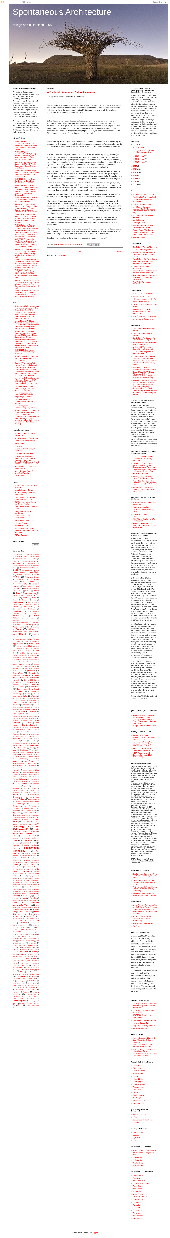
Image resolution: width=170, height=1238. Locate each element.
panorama (24, 774)
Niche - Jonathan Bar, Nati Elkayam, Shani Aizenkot (142, 1045)
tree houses (23, 878)
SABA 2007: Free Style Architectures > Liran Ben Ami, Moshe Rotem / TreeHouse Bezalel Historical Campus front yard (26, 274)
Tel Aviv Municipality (22, 535)
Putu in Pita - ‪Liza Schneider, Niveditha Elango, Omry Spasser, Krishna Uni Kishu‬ (145, 483)
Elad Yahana (33, 646)
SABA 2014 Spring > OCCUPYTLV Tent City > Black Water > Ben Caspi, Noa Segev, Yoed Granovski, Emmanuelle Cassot (26, 145)
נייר (16, 972)
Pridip (35, 792)
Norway (15, 768)
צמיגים (32, 987)
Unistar (28, 880)
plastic (26, 786)
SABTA (24, 831)
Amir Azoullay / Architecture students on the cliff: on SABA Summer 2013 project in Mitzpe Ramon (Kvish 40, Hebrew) (26, 334)
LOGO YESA (25, 732)
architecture (20, 579)
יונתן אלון (15, 949)
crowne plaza (35, 622)
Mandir (31, 736)
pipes (29, 783)
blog (29, 602)
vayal (23, 884)
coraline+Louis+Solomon (20, 622)
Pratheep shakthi (19, 790)
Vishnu (34, 887)
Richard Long (28, 808)
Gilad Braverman (30, 666)
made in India (35, 734)
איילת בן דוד (35, 914)
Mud (33, 750)
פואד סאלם (32, 981)
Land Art (33, 718)
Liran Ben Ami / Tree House (24, 453)
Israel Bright (33, 700)
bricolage (28, 604)
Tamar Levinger (30, 865)
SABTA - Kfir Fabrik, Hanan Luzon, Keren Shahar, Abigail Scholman (145, 894)
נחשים (32, 970)
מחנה (34, 958)
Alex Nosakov (138, 1175)
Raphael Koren (34, 799)
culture (17, 624)
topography (32, 876)
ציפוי (26, 987)
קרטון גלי (26, 992)
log (36, 729)
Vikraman (18, 887)
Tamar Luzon (17, 867)
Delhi (28, 627)
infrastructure (17, 698)
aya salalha (28, 586)
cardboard (16, 606)
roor (35, 810)
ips (16, 700)
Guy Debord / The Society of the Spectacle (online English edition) (145, 339)
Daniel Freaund (18, 627)
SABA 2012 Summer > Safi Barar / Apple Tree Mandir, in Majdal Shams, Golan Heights (27, 200)
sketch (26, 845)
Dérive (31, 629)
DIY (14, 634)
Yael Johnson (138, 1216)
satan (14, 836)
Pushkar (17, 797)
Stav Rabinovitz (138, 1095)
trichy (31, 878)
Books (15, 604)
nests (18, 756)
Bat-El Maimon (26, 595)
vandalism (16, 884)
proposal (24, 795)
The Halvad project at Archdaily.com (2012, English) (25, 407)
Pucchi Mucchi (34, 795)
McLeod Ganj (26, 743)
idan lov (27, 694)
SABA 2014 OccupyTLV (26, 827)
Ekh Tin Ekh (21, 646)
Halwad (16, 680)
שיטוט (32, 998)
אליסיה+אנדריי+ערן (31, 918)
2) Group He (137, 1160)
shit (38, 840)
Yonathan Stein (26, 907)
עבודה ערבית (34, 974)
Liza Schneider (18, 729)
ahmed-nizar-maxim (28, 561)
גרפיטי (20, 941)
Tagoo (15, 864)
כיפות (20, 952)
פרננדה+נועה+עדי (32, 985)
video (29, 884)
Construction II (21, 620)
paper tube (33, 774)
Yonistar (36, 907)
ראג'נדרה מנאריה (31, 994)
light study (16, 727)
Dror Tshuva (34, 639)
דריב (38, 941)
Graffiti (37, 668)
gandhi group (25, 664)
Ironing (23, 700)
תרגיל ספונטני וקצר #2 (32, 1005)
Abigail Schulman (21, 556)
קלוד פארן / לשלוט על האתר (142, 309)
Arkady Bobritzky (20, 584)
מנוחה (14, 965)
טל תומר (15, 947)
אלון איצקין (31, 916)
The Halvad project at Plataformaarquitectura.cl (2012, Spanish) (26, 401)
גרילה (14, 941)
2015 (135, 166)
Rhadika (34, 806)
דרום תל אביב (29, 941)
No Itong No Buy (139, 223)
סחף (28, 972)
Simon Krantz (19, 476)
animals (19, 574)
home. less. (34, 687)
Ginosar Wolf (17, 668)
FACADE (33, 655)
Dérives (135, 1117)
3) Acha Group (138, 1163)
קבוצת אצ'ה (31, 990)
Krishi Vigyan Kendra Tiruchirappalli (22, 517)
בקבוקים (36, 929)
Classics (34, 611)
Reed (37, 801)
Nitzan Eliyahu (138, 1079)
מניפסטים (24, 965)
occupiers (34, 768)
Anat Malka (34, 572)
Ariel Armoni (28, 581)
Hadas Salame (24, 677)
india (25, 696)
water (23, 891)
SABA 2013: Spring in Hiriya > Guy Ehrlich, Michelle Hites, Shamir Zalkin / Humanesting (25, 181)
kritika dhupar (33, 716)
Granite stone (19, 671)
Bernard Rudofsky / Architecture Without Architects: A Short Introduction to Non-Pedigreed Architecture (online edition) (144, 375)
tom (30, 873)
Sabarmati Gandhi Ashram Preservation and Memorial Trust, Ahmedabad (27, 530)
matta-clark (33, 741)
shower (26, 843)
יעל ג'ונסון (33, 950)
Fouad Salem (138, 1186)
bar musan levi (30, 593)
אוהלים (21, 912)
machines (25, 734)
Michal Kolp (17, 745)
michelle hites (33, 745)
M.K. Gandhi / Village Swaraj (143, 250)
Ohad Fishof (27, 770)
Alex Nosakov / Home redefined (144, 197)
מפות (28, 967)
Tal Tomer (136, 1208)
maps (35, 738)
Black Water (18, 602)
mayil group (16, 743)
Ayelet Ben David (139, 1181)
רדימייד (15, 996)
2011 (135, 178)
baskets (15, 595)
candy (35, 604)
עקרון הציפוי (21, 981)
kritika (24, 716)
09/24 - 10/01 (140, 147)
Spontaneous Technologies (143, 1120)
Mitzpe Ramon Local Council (25, 520)
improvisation (17, 696)
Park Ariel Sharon (21, 523)
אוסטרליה (29, 912)
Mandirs (136, 1123)
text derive (19, 869)
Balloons (28, 591)
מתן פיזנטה (23, 970)
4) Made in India (138, 1166)
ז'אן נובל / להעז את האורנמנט (142, 294)
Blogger (94, 1233)
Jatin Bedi (32, 702)
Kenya (35, 707)
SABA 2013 (27, 819)
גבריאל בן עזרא (26, 936)
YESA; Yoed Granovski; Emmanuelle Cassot (26, 903)
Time (37, 871)
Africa (14, 561)
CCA (37, 607)
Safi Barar (33, 831)
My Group (136, 1138)
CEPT (19, 609)
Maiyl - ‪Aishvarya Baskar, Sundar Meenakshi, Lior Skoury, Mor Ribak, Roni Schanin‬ (144, 472)
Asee (17, 586)
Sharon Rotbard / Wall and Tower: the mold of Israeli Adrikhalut (145, 272)
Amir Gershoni (26, 570)
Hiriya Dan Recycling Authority (144, 1026)
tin (16, 873)
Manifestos (16, 739)
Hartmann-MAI (17, 684)
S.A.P (37, 813)
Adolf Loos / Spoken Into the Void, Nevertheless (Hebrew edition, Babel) (145, 363)
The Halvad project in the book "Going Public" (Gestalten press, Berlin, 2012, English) (26, 388)
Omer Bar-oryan (27, 772)
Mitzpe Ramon (21, 748)
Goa (26, 668)
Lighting (24, 727)
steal (26, 853)
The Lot (30, 869)
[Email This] (88, 244)
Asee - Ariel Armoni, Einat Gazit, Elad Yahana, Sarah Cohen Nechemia (144, 1040)
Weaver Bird (33, 893)
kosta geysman (18, 714)
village (27, 887)
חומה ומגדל (33, 945)
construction (30, 618)
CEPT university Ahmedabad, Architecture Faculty (25, 503)
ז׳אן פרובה (23, 945)
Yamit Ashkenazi (18, 900)
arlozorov (35, 584)
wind (35, 896)
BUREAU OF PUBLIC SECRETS (144, 194)
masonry (15, 741)
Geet (17, 666)
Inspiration (27, 698)
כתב (14, 954)
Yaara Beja (33, 898)
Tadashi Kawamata (30, 862)
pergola (34, 781)
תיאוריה (31, 1003)
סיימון (16, 974)
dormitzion (23, 637)
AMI (16, 570)
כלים (26, 952)
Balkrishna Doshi (18, 591)
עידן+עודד (16, 978)
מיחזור (15, 963)
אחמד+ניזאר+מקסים (21, 914)
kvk (14, 718)
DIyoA (22, 634)
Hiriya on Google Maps (141, 1023)
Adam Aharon (20, 559)
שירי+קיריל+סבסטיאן (19, 1001)
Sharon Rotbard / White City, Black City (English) (25, 472)
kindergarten (33, 711)
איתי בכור (19, 916)
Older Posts (118, 252)
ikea (35, 694)
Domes (15, 637)
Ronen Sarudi (138, 1205)
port (25, 788)
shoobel (17, 843)
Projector (16, 795)
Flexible (30, 657)
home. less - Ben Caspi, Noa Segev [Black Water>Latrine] (143, 749)
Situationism (16, 845)
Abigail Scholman (33, 554)
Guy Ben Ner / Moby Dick (142, 204)
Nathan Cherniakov (26, 752)
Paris (34, 777)
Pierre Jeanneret (19, 784)
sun (31, 858)
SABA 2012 (17, 820)
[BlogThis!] (91, 244)
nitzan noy (24, 759)
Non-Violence (31, 765)
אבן (36, 909)
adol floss (34, 559)
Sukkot (25, 858)
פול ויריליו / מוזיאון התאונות (141, 302)
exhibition (23, 653)
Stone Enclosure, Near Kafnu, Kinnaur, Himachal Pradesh (143, 234)
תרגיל (20, 1005)
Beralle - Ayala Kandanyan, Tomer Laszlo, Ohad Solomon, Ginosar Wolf (145, 876)
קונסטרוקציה (16, 992)
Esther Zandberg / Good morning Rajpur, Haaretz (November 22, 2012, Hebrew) (26, 358)
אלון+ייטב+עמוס (18, 918)
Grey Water (18, 673)
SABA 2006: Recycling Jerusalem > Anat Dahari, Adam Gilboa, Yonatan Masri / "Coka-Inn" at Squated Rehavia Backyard (27, 293)
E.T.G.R (26, 641)
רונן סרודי (24, 996)
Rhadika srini (17, 808)
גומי (26, 938)
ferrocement (16, 657)
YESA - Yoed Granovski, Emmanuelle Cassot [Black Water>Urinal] (142, 755)
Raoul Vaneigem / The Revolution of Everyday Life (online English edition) (145, 393)
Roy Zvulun (16, 813)
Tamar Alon (137, 1213)
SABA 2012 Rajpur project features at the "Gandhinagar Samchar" (25, 352)
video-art (36, 884)
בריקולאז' (18, 932)
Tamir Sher (27, 867)
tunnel (17, 880)
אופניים (36, 912)
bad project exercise (30, 588)
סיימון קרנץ (24, 974)
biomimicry (25, 600)
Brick (21, 604)
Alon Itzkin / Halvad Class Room (26, 438)
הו (29, 943)
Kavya (28, 707)
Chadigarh (31, 609)
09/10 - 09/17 (140, 156)
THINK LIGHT (27, 871)
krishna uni (32, 714)
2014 (135, 169)
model (31, 748)
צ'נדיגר (14, 987)
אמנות (29, 920)
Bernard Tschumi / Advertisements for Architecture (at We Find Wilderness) (145, 277)
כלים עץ (34, 952)
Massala (24, 741)
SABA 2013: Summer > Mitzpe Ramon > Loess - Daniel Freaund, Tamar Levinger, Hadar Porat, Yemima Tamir (27, 173)
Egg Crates (18, 644)
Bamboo (36, 591)
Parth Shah (33, 779)
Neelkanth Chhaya (27, 754)
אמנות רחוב (23, 923)
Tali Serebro (137, 1210)
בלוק (37, 927)
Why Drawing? (27, 896)
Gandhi (15, 664)
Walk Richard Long (25, 889)
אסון (14, 925)
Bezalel (34, 597)
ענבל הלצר (32, 979)
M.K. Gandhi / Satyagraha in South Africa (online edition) (143, 348)
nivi (32, 759)
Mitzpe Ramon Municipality (142, 916)
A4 (24, 554)
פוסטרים (22, 983)
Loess (29, 730)
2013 (135, 172)
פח (36, 983)
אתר (14, 927)
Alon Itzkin (136, 1178)
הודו (34, 943)
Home (80, 252)
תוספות (22, 1003)
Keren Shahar (30, 709)
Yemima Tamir (31, 900)
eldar (27, 648)
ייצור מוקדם (24, 949)
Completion (16, 613)
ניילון (37, 970)
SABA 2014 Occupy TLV (26, 825)
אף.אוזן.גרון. (23, 925)
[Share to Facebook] (96, 244)
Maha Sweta (20, 736)
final (24, 657)
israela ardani (18, 703)
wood (24, 898)
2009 (135, 185)
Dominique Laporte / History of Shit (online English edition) (144, 357)
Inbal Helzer (19, 446)
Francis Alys (33, 659)
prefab (33, 790)
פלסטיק (15, 985)
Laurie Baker (27, 720)
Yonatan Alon (137, 1218)
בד (19, 927)
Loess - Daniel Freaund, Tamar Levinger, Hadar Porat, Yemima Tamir (144, 882)
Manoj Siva (27, 738)
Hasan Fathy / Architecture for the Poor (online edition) (145, 343)
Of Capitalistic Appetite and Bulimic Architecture (71, 92)
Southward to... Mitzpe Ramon (143, 923)
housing (33, 691)
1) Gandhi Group (139, 1157)
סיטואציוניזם (35, 972)
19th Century (17, 554)
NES (37, 754)
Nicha (24, 757)
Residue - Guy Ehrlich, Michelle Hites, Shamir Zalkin (144, 1050)
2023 (135, 145)
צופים (20, 987)
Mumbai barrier (138, 220)
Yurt (28, 909)
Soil (14, 848)
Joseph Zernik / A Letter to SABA (144, 726)
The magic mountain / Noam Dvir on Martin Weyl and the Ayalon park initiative (144, 1006)
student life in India (29, 855)
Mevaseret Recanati (140, 1197)
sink (35, 843)
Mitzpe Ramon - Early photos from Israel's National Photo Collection (145, 906)
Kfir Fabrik (21, 711)
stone (34, 853)
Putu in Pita (28, 797)
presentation (16, 792)
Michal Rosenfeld (139, 1200)
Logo (14, 732)
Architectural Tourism (32, 577)
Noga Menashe (18, 765)
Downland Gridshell (20, 639)
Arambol (27, 574)
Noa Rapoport (138, 1082)
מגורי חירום (25, 958)
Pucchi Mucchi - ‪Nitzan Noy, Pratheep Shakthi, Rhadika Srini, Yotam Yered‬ (144, 489)
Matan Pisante (138, 1194)
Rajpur (21, 799)
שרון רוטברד (33, 1001)
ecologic (34, 641)
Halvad (34, 677)
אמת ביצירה (33, 923)
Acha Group (35, 556)
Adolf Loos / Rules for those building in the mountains (143, 262)
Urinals (34, 882)
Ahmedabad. (32, 563)
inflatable (34, 696)
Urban (26, 882)
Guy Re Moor (19, 444)
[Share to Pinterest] (98, 244)
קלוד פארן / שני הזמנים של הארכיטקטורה (141, 312)
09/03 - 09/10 (140, 159)
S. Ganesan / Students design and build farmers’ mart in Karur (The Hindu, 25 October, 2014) (27, 308)
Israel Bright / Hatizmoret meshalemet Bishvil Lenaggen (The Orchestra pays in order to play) (144, 210)
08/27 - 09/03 (140, 162)
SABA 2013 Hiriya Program (142, 1015)
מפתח (35, 967)
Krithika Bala (16, 716)
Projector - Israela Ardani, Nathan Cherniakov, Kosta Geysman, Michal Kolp (145, 889)
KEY (14, 711)
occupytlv (16, 770)
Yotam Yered (19, 909)
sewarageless (17, 838)
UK (22, 880)
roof (22, 810)
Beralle (25, 598)
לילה (28, 956)
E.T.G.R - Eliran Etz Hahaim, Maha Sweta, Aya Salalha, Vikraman (143, 459)
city (28, 611)
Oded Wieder (137, 1202)
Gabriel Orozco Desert (29, 662)
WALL (17, 891)
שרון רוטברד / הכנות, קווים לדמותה (144, 316)
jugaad (21, 707)
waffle (14, 889)
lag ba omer (23, 718)
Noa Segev (29, 761)
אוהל (14, 912)
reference (33, 804)
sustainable (26, 860)
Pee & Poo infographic (20, 781)
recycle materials (28, 801)
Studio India (16, 858)
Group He (16, 675)
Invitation (36, 698)
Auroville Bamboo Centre (24, 490)
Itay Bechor (137, 1191)
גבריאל (15, 936)
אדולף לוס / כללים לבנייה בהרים (143, 319)
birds (34, 600)
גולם (21, 938)
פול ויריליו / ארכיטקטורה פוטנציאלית (145, 299)
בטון (32, 927)
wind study (16, 898)
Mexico (35, 743)
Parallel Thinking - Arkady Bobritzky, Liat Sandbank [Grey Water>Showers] (144, 737)
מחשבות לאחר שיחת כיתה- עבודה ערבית (25, 961)
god (31, 668)
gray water (31, 671)
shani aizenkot (28, 840)
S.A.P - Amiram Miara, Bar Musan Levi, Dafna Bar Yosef (145, 1055)
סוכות (22, 972)
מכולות (35, 963)
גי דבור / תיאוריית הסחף (141, 296)
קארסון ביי (19, 990)
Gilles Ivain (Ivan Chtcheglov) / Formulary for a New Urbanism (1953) (144, 254)
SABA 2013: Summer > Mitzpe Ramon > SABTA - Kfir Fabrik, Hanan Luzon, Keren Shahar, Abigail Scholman (25, 165)
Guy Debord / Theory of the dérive (145, 247)
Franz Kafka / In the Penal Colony (145, 259)
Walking (36, 889)
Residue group (19, 806)
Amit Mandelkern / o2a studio (25, 441)
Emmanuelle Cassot (26, 651)
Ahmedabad (17, 563)
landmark (15, 720)
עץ (13, 981)
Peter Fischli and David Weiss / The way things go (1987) (144, 226)
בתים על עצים (32, 934)
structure (15, 855)
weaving (16, 896)
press (26, 792)
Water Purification (33, 891)
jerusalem (16, 705)
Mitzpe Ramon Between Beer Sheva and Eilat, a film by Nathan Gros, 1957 (145, 912)
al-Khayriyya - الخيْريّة (140, 1028)
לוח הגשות (33, 954)
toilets (22, 873)
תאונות (15, 1003)
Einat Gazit (34, 644)
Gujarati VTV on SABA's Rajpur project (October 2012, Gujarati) (26, 364)
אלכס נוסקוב (17, 921)
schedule (24, 836)
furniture (15, 662)
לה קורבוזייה (22, 954)
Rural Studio (28, 813)
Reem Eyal (21, 804)
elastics (19, 648)
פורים (29, 983)
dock (34, 634)
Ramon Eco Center (21, 526)
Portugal (33, 788)
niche (31, 756)
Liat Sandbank (28, 725)
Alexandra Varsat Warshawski (29, 568)
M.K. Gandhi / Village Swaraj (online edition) (143, 353)
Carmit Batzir (27, 607)
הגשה (23, 943)
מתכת (15, 970)
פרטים (22, 985)
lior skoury (33, 727)
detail (25, 631)
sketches (34, 845)
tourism (15, 878)
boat (35, 602)
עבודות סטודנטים (22, 976)
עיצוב (23, 978)
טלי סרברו (25, 947)
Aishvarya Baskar (18, 565)
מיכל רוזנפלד (24, 963)
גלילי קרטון (33, 938)
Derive (18, 629)
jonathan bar (27, 705)
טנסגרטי (34, 947)
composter (24, 616)
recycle (17, 801)
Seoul (34, 836)
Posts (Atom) (61, 256)
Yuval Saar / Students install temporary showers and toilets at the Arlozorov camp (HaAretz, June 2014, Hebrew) (26, 315)
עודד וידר (34, 976)
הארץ (16, 943)
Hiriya (22, 687)
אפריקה (35, 925)
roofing (29, 810)
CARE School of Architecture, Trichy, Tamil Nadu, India (25, 498)
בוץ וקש (25, 927)
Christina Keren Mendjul (141, 1183)
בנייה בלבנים (26, 929)
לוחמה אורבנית (18, 956)
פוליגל (14, 983)
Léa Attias (27, 723)
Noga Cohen (32, 763)
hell (26, 684)
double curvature (34, 637)
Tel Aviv (36, 867)
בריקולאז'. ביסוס (30, 932)
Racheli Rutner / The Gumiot (143, 230)
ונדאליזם (15, 945)
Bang (18, 593)
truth (37, 878)
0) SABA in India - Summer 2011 (144, 1150)
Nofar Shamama (18, 763)
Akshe (28, 565)
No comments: (78, 244)
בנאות (17, 929)
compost (26, 614)
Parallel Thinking (20, 777)
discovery (33, 631)
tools (23, 876)
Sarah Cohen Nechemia (23, 833)
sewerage (27, 838)
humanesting (17, 694)
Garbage (36, 664)
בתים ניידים (20, 934)
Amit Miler (23, 572)
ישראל (14, 952)
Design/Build (17, 631)
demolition (36, 627)
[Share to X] (93, 244)
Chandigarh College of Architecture (23, 512)
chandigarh (17, 611)
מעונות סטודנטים (18, 967)
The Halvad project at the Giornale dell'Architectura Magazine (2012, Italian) (24, 395)
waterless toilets (20, 893)
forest (24, 659)
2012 (135, 175)
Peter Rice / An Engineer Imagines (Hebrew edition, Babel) (145, 368)
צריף (37, 987)
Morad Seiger (24, 750)
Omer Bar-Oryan (139, 1084)
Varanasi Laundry (139, 237)
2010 (135, 182)
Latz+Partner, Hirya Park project (144, 1020)
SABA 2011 (32, 817)
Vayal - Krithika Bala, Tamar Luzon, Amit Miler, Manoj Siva (143, 477)
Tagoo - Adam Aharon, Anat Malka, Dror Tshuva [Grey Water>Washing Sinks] (142, 744)
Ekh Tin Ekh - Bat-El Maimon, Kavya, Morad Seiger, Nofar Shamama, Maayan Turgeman (144, 465)
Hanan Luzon (29, 682)
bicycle (15, 600)
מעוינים (34, 965)
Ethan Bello (137, 1068)
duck (18, 641)
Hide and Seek (138, 1132)
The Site (136, 926)
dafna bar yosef (30, 625)
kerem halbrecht (18, 709)
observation (24, 768)
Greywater (32, 673)
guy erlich (26, 675)
